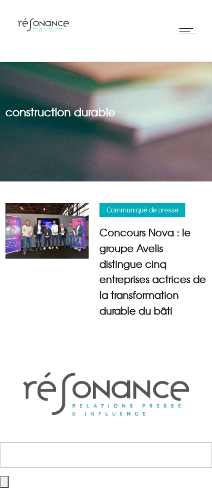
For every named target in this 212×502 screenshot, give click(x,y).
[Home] (43, 35)
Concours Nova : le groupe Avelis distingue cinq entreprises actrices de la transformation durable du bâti (152, 271)
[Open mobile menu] (190, 31)
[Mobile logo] (106, 435)
